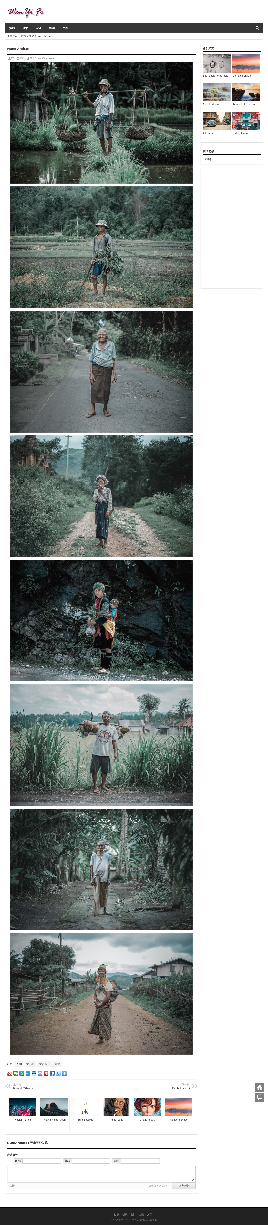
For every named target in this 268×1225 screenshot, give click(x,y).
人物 (19, 1064)
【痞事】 (207, 159)
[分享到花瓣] (46, 1073)
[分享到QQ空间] (21, 1073)
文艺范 (30, 1064)
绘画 (52, 28)
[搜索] (257, 28)
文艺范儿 (44, 1064)
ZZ (12, 58)
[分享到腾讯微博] (28, 1073)
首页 (23, 36)
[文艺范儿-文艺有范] (27, 5)
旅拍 (57, 1064)
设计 (38, 28)
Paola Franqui (181, 1088)
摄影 (12, 28)
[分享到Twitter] (58, 1073)
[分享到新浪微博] (9, 1073)
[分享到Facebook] (52, 1073)
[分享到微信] (15, 1073)
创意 (25, 28)
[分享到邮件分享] (40, 1073)
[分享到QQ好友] (34, 1073)
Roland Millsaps (23, 1088)
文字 (65, 28)
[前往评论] (259, 1097)
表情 (12, 1185)
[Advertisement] (231, 228)
